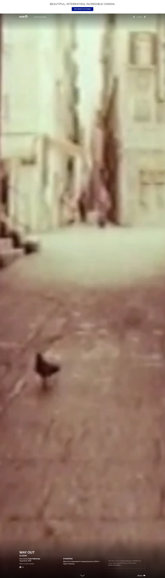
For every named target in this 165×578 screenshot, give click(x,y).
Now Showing (40, 17)
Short (21, 564)
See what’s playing (82, 9)
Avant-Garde (29, 564)
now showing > (115, 565)
